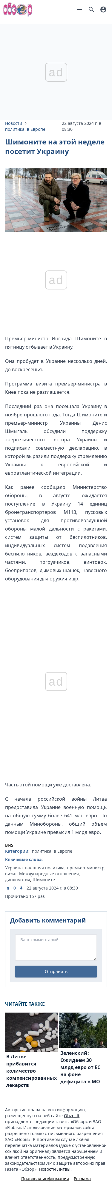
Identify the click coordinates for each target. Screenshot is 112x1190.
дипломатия (17, 879)
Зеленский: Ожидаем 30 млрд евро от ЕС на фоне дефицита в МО (80, 1067)
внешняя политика (45, 868)
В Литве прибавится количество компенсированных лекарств (31, 1070)
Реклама (82, 1178)
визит (11, 873)
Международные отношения (49, 873)
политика (14, 129)
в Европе (36, 129)
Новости (13, 123)
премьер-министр (86, 868)
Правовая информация (45, 1178)
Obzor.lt (71, 1115)
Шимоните (44, 879)
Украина (14, 868)
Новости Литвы (54, 1169)
